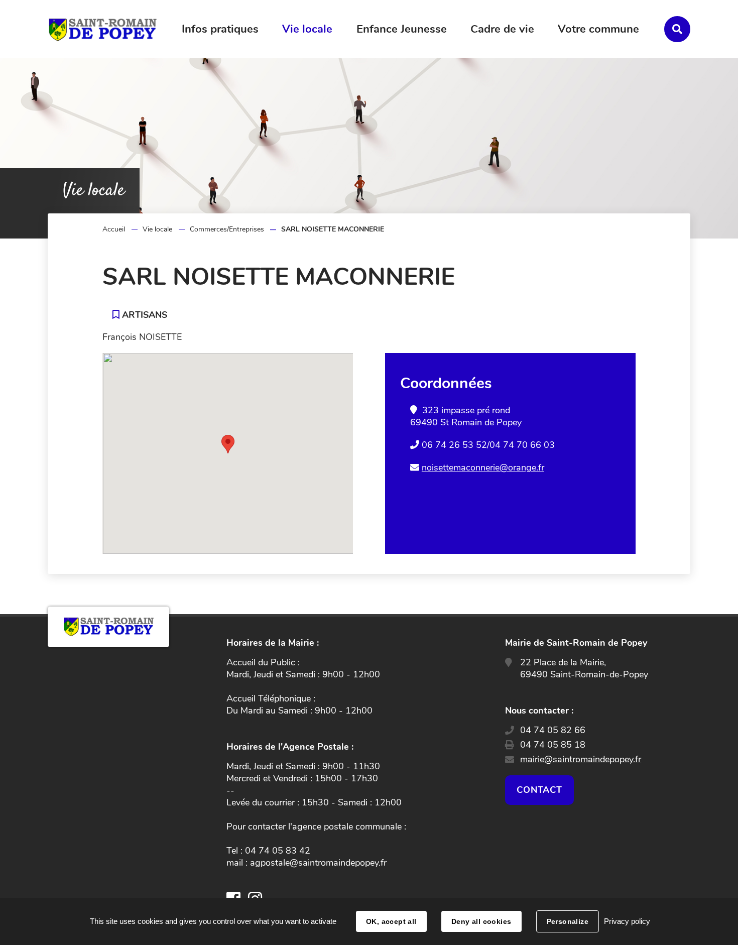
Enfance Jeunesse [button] (401, 29)
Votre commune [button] (598, 29)
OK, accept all (391, 921)
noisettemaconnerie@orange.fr (483, 467)
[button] (227, 444)
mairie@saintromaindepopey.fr (580, 759)
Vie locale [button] (307, 29)
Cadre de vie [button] (502, 29)
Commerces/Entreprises (227, 229)
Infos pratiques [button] (220, 29)
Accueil (113, 229)
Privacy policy (627, 921)
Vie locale (157, 229)
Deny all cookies (481, 921)
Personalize (568, 921)
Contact (539, 790)
